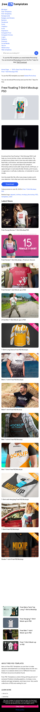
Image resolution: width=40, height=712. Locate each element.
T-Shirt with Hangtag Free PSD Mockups (15, 499)
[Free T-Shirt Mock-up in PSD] (10, 646)
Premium (4, 41)
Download (10, 184)
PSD (36, 194)
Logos (3, 37)
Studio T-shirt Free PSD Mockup (12, 559)
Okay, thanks (20, 706)
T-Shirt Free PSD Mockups (10, 529)
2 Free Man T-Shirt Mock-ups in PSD (13, 320)
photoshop (31, 194)
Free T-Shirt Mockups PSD (9, 72)
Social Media (5, 43)
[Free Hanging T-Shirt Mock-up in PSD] (10, 623)
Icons (3, 28)
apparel (12, 194)
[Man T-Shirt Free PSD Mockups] (20, 455)
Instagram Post (6, 33)
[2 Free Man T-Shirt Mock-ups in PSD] (20, 305)
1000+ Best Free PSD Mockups (21, 69)
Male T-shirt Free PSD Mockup (11, 410)
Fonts (3, 24)
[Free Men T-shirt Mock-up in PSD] (10, 634)
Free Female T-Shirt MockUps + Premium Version (18, 260)
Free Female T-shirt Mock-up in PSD (13, 290)
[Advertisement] (20, 582)
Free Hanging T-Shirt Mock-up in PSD (28, 620)
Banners (4, 20)
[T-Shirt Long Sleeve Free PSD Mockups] (20, 335)
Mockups (4, 9)
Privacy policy (20, 709)
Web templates (6, 50)
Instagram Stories (7, 35)
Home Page (5, 69)
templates (4, 197)
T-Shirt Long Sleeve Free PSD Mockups (14, 350)
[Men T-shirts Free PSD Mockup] (20, 425)
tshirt (10, 197)
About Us (5, 693)
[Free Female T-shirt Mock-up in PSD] (20, 275)
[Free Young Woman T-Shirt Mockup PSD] (20, 215)
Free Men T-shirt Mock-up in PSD (26, 632)
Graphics (4, 26)
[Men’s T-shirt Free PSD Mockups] (20, 365)
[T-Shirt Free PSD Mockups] (20, 515)
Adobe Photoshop (30, 76)
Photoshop (17, 60)
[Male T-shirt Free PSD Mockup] (20, 395)
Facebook (4, 22)
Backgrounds (5, 16)
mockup (24, 194)
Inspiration (4, 31)
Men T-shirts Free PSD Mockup (11, 439)
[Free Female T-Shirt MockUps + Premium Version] (20, 245)
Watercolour (5, 48)
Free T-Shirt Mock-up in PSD (28, 643)
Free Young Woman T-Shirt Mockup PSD (15, 230)
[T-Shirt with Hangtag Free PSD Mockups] (20, 485)
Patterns (4, 39)
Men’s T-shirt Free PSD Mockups (12, 380)
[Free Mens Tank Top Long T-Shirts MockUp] (10, 611)
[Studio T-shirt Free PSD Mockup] (20, 545)
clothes (18, 194)
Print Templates (6, 14)
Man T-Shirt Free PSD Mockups (12, 469)
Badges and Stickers (8, 18)
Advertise (5, 696)
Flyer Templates (6, 12)
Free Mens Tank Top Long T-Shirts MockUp (28, 608)
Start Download (22, 62)
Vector (3, 45)
